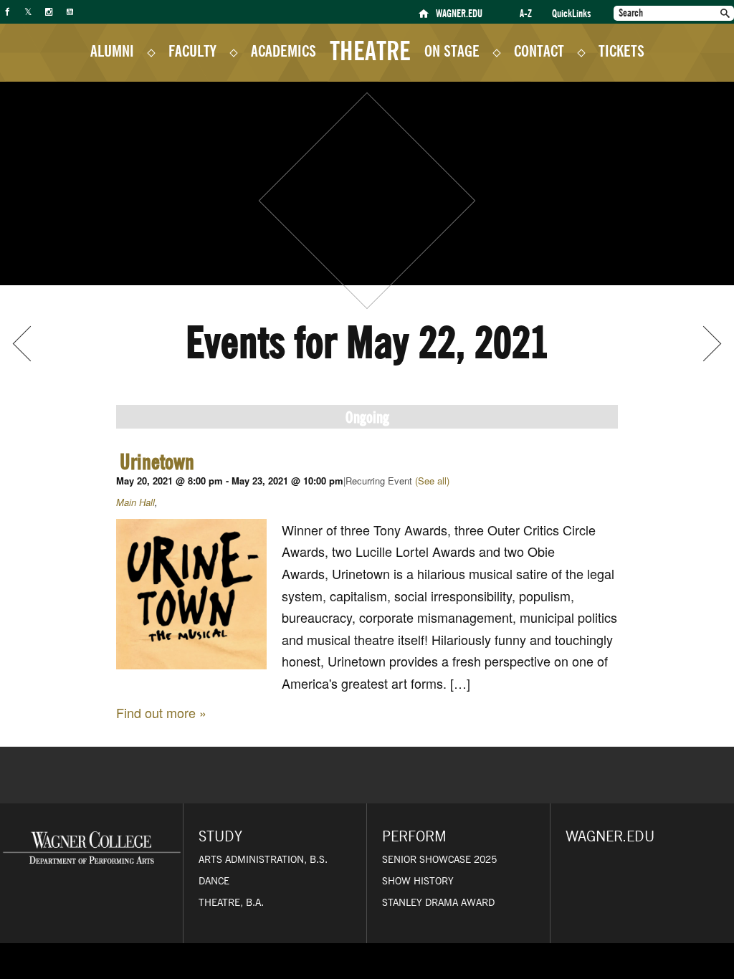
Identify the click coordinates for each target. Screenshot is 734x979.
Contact (539, 51)
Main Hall (135, 502)
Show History (418, 882)
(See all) (432, 480)
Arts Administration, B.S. (263, 860)
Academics (283, 51)
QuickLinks (571, 14)
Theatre (370, 49)
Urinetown (157, 461)
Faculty (192, 51)
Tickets (621, 51)
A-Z (526, 14)
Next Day (703, 343)
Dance (214, 882)
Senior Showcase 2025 (439, 860)
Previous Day (30, 343)
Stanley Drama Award (438, 903)
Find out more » (161, 712)
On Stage (452, 51)
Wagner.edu (610, 837)
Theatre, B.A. (231, 903)
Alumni (112, 51)
